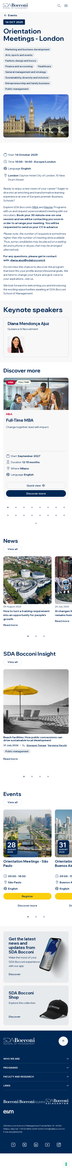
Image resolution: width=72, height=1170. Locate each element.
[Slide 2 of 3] (36, 636)
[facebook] (13, 1144)
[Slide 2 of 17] (16, 507)
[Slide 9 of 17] (8, 515)
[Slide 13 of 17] (40, 515)
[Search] (59, 6)
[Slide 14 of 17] (48, 515)
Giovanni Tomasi (36, 745)
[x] (24, 1144)
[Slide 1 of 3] (28, 636)
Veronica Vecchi (57, 745)
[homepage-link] (15, 6)
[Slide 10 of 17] (16, 515)
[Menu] (66, 6)
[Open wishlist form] (6, 1165)
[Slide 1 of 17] (8, 507)
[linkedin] (36, 1144)
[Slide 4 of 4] (48, 776)
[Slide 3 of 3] (44, 636)
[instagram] (58, 1144)
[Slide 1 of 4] (24, 776)
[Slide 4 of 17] (32, 507)
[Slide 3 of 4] (40, 776)
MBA (9, 414)
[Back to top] (63, 1041)
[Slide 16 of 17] (64, 515)
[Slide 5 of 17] (40, 507)
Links (6, 1085)
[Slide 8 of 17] (64, 507)
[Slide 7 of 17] (56, 507)
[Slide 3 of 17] (24, 507)
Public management (16, 751)
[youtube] (47, 1144)
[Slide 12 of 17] (32, 515)
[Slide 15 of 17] (56, 515)
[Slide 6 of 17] (48, 507)
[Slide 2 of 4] (32, 776)
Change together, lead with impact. (27, 427)
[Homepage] (19, 1041)
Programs (10, 1067)
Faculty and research (18, 1076)
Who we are (11, 1058)
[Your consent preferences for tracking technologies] (66, 1164)
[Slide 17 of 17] (36, 523)
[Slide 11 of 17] (24, 515)
